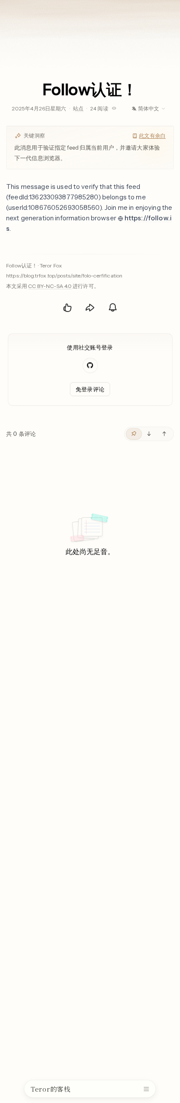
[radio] (134, 433)
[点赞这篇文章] (67, 307)
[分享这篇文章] (90, 307)
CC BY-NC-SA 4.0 (50, 286)
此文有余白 (152, 135)
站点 (78, 108)
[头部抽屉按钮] (146, 1088)
